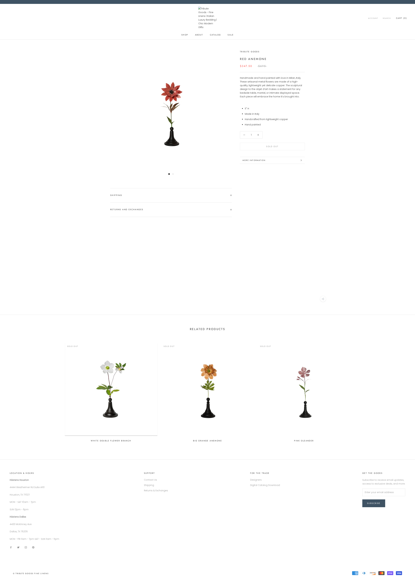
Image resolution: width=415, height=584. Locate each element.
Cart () (401, 18)
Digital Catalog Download (265, 485)
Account (373, 18)
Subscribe (373, 503)
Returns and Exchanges (126, 209)
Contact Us (150, 479)
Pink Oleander (304, 440)
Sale (231, 34)
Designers (256, 479)
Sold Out (272, 146)
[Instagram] (26, 547)
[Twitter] (18, 547)
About (199, 34)
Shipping (116, 195)
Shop (184, 34)
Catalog (215, 34)
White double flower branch (111, 440)
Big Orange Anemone (207, 440)
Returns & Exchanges (156, 490)
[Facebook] (11, 547)
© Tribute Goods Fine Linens (31, 573)
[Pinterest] (33, 547)
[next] (405, 391)
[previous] (10, 391)
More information (254, 160)
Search (387, 18)
